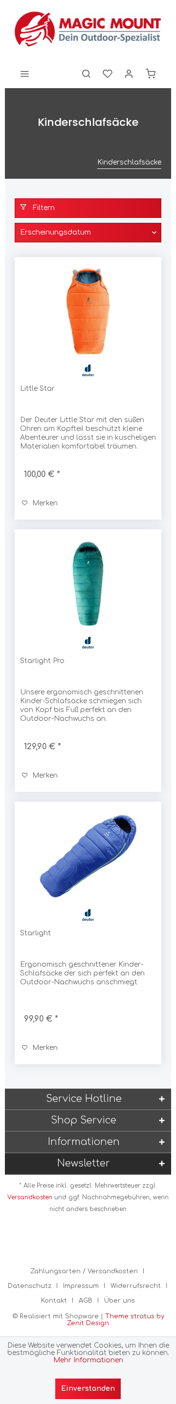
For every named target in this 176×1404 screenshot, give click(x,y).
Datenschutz (29, 1286)
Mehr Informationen (88, 1360)
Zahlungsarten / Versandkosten (84, 1271)
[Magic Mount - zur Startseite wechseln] (88, 29)
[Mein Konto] (129, 73)
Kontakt (54, 1300)
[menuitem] (24, 73)
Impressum (81, 1286)
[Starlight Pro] (88, 584)
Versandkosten (29, 1197)
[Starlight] (88, 856)
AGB (85, 1300)
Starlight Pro (42, 661)
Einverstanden (88, 1388)
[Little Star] (88, 311)
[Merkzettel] (107, 73)
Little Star (37, 388)
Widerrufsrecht (135, 1286)
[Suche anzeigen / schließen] (86, 73)
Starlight (35, 933)
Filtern (43, 208)
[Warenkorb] (150, 73)
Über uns (119, 1300)
